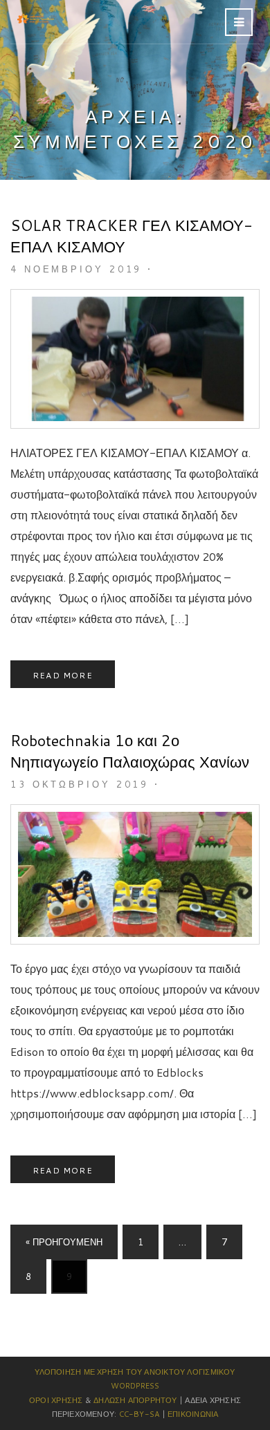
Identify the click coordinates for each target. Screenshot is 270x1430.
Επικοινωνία (193, 1414)
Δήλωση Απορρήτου (135, 1400)
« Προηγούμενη (64, 1242)
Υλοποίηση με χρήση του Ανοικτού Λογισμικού (135, 1371)
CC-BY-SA (139, 1414)
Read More (63, 675)
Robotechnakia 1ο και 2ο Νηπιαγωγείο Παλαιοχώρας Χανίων (129, 751)
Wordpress (135, 1385)
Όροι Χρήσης (55, 1400)
